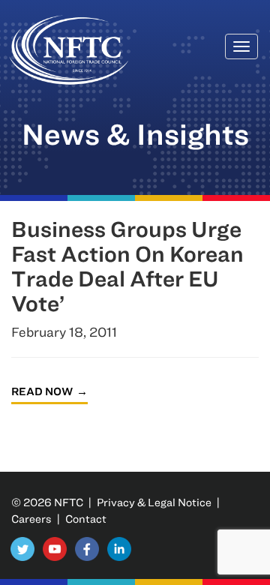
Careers (31, 518)
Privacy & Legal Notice (154, 502)
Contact (85, 518)
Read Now (42, 391)
